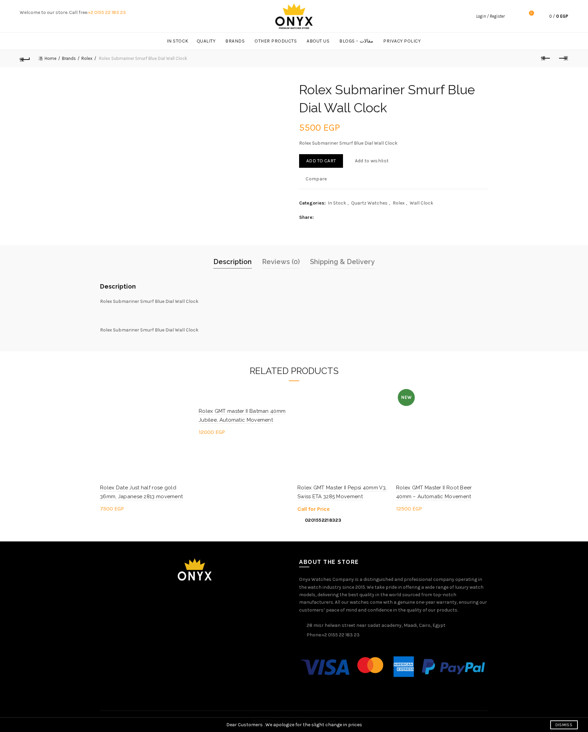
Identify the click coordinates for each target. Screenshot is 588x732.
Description (232, 262)
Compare (316, 178)
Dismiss (563, 724)
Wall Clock (421, 203)
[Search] (513, 16)
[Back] (24, 58)
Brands (235, 41)
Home (50, 58)
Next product (563, 58)
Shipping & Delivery (342, 262)
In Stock (178, 41)
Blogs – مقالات (356, 41)
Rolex (87, 58)
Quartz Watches (369, 203)
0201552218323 (323, 520)
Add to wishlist (372, 161)
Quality (206, 41)
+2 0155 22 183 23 (107, 12)
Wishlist (531, 13)
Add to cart (321, 161)
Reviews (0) (281, 262)
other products (276, 41)
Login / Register (490, 16)
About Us (318, 41)
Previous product (546, 58)
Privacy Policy (402, 41)
